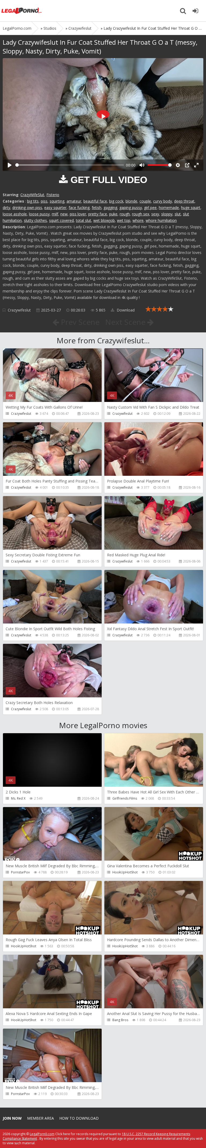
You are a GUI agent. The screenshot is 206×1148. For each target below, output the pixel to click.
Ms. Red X (18, 798)
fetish (96, 207)
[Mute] (142, 165)
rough (125, 213)
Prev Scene (79, 322)
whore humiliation (161, 220)
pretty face (97, 213)
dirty (6, 207)
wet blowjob (104, 220)
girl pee (150, 207)
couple (145, 201)
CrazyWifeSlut (32, 194)
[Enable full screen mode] (196, 165)
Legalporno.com (21, 10)
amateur (74, 201)
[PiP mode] (187, 165)
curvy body (162, 201)
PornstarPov (20, 872)
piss (44, 201)
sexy (155, 213)
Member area (40, 1118)
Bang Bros (120, 1020)
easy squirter (55, 207)
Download (125, 310)
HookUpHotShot (125, 872)
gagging (110, 207)
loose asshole (15, 213)
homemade (169, 207)
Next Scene (126, 322)
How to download (79, 1118)
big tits (33, 201)
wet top (123, 220)
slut (178, 213)
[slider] (69, 165)
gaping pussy (130, 207)
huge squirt (190, 207)
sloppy (166, 213)
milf (55, 213)
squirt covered (61, 220)
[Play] (9, 165)
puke (113, 213)
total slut (83, 220)
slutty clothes (35, 220)
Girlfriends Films (124, 798)
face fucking (79, 207)
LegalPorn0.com (42, 1134)
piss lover (78, 213)
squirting (57, 201)
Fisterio (52, 194)
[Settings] (178, 165)
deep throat (184, 201)
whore (138, 220)
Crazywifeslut (19, 310)
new (64, 213)
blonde (131, 201)
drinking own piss (27, 207)
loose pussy (39, 213)
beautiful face (95, 201)
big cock (116, 201)
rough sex (140, 213)
